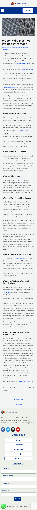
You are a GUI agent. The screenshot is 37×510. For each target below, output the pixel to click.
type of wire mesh (20, 258)
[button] (2, 10)
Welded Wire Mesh (11, 176)
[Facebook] (3, 429)
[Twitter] (8, 429)
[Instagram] (13, 429)
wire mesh (24, 130)
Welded (30, 69)
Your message (6, 491)
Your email (5, 483)
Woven (24, 69)
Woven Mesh (7, 292)
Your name (5, 468)
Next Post (19, 404)
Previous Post (18, 399)
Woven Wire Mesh (23, 63)
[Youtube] (18, 429)
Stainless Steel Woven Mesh (11, 47)
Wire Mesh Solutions (9, 87)
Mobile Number (7, 476)
